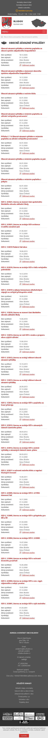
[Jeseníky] (18, 719)
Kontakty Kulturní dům (24, 5)
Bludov (18, 21)
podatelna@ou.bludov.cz (24, 649)
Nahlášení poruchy (25, 11)
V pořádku (24, 736)
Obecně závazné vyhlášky (30, 37)
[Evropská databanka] (40, 715)
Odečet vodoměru (24, 8)
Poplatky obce (24, 702)
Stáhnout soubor (28, 65)
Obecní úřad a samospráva (12, 37)
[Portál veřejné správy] (7, 715)
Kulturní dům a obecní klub (24, 691)
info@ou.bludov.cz (24, 653)
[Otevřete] (29, 715)
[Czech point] (40, 719)
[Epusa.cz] (7, 719)
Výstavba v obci (24, 699)
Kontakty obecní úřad (24, 2)
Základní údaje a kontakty (24, 688)
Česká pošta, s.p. (24, 696)
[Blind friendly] (24, 723)
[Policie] (18, 715)
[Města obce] (29, 719)
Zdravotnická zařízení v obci (24, 694)
